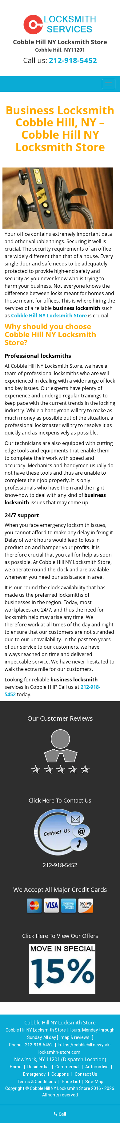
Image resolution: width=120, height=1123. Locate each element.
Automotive (97, 1066)
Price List (71, 1081)
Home (16, 1066)
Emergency (34, 1074)
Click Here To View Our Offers (60, 935)
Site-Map (94, 1081)
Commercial (67, 1066)
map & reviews (75, 1037)
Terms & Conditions (36, 1081)
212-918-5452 (73, 60)
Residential (38, 1066)
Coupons (60, 1074)
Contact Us (86, 1074)
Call (61, 1114)
